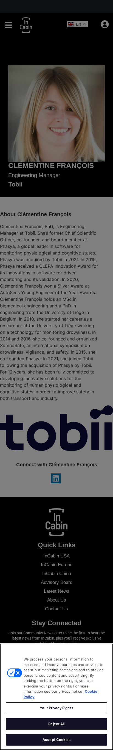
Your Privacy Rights (56, 708)
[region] (56, 696)
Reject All (56, 724)
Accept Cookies (56, 739)
